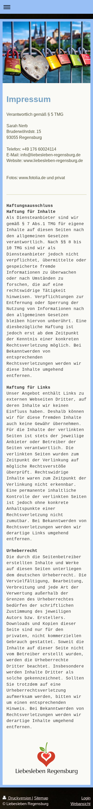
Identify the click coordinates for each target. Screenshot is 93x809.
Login (85, 798)
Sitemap (41, 798)
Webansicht (80, 803)
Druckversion (19, 798)
